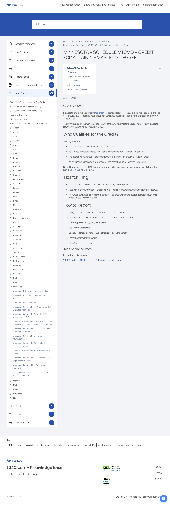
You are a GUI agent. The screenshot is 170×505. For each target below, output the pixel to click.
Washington (18, 226)
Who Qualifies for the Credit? (81, 76)
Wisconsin (17, 239)
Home (66, 41)
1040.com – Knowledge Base (35, 467)
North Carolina (19, 256)
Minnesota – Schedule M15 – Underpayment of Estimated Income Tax (32, 308)
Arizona (16, 136)
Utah (15, 278)
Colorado (17, 149)
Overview (72, 72)
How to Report (75, 85)
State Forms (87, 41)
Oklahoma (17, 248)
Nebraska (17, 265)
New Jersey (18, 269)
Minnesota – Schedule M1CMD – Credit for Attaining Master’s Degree (30, 315)
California (17, 145)
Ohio (15, 243)
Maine (15, 389)
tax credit (99, 112)
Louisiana (17, 209)
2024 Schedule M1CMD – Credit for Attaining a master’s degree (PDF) (95, 260)
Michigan (17, 385)
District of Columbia (21, 218)
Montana (17, 380)
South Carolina (19, 230)
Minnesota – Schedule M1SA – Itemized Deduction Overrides (28, 344)
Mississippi (17, 393)
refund (76, 169)
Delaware (17, 213)
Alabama (17, 127)
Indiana (16, 192)
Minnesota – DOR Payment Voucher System (31, 291)
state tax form (14, 444)
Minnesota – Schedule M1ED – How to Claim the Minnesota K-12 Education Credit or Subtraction (32, 322)
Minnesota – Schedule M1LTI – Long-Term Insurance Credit (29, 337)
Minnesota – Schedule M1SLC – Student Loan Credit (31, 352)
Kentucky (17, 166)
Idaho (15, 398)
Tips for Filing (74, 80)
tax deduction (43, 444)
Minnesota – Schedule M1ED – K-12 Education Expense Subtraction (31, 330)
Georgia (16, 162)
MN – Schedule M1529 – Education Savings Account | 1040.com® (30, 373)
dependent (58, 444)
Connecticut (18, 153)
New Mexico (18, 273)
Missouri (16, 282)
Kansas (16, 188)
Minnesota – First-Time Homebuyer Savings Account (30, 296)
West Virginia (18, 183)
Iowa (15, 196)
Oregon (16, 175)
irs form (129, 444)
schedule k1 (88, 444)
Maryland (17, 222)
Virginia (16, 252)
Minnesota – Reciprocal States (25, 302)
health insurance (105, 444)
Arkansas (17, 140)
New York (17, 170)
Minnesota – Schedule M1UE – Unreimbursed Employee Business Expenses (31, 359)
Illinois (15, 201)
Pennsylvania (18, 179)
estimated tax (73, 444)
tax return (141, 444)
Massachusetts (19, 205)
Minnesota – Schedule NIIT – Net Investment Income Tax (31, 366)
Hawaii (16, 158)
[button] (163, 498)
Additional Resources (80, 89)
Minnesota (17, 286)
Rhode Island (18, 235)
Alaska (16, 132)
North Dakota (18, 261)
